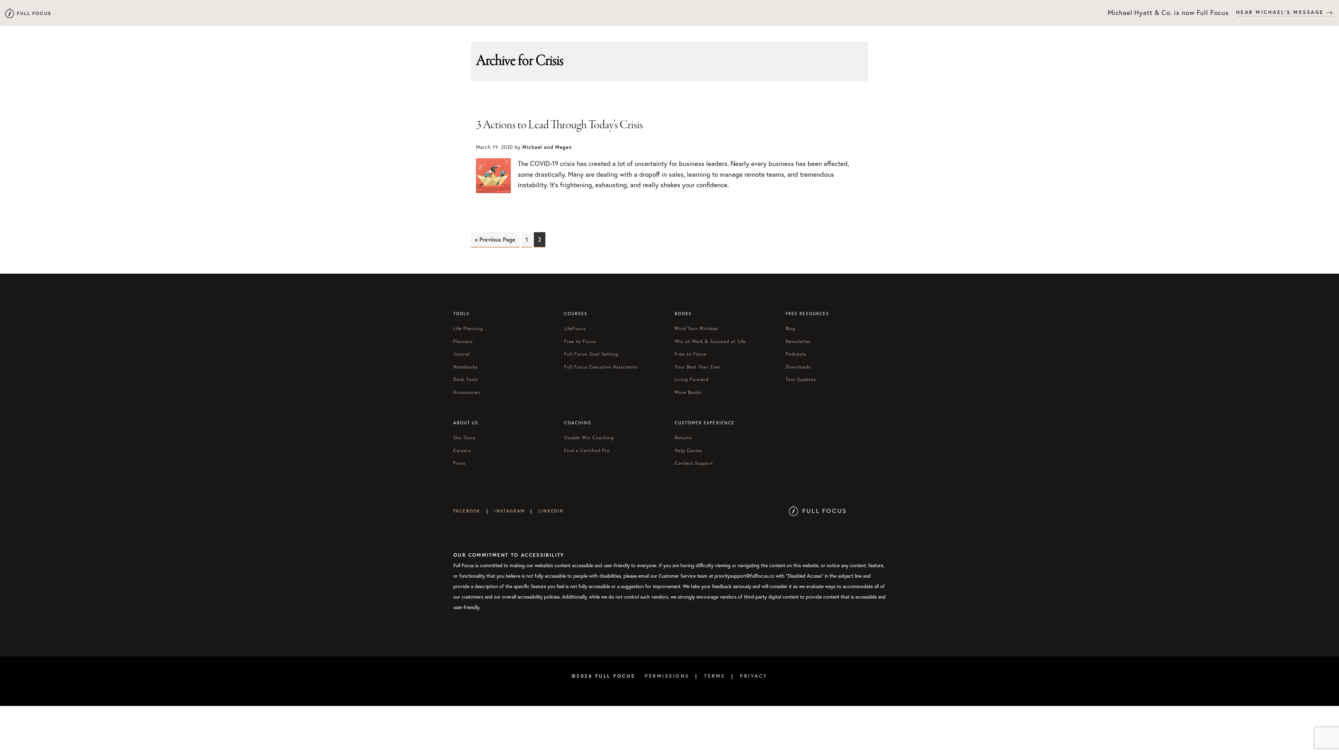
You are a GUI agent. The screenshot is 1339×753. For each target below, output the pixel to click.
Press (459, 463)
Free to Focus (580, 341)
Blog (790, 329)
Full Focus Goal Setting (591, 354)
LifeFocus (575, 329)
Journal (461, 354)
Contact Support (694, 463)
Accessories (466, 392)
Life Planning (468, 329)
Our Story (464, 438)
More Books (688, 392)
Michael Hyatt (28, 13)
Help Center (689, 451)
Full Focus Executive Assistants (600, 367)
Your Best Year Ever (697, 367)
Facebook (467, 511)
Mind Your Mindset (696, 329)
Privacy (754, 676)
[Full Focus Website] (817, 511)
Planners (463, 341)
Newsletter (798, 341)
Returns (683, 438)
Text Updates (801, 379)
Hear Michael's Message (1281, 12)
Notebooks (465, 367)
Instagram (509, 511)
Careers (462, 451)
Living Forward (692, 379)
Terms (714, 676)
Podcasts (796, 354)
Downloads (798, 367)
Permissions (667, 676)
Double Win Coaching (589, 438)
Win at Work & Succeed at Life (710, 341)
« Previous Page (495, 239)
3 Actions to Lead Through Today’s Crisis (559, 125)
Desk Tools (465, 379)
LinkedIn (550, 511)
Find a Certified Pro (587, 451)
